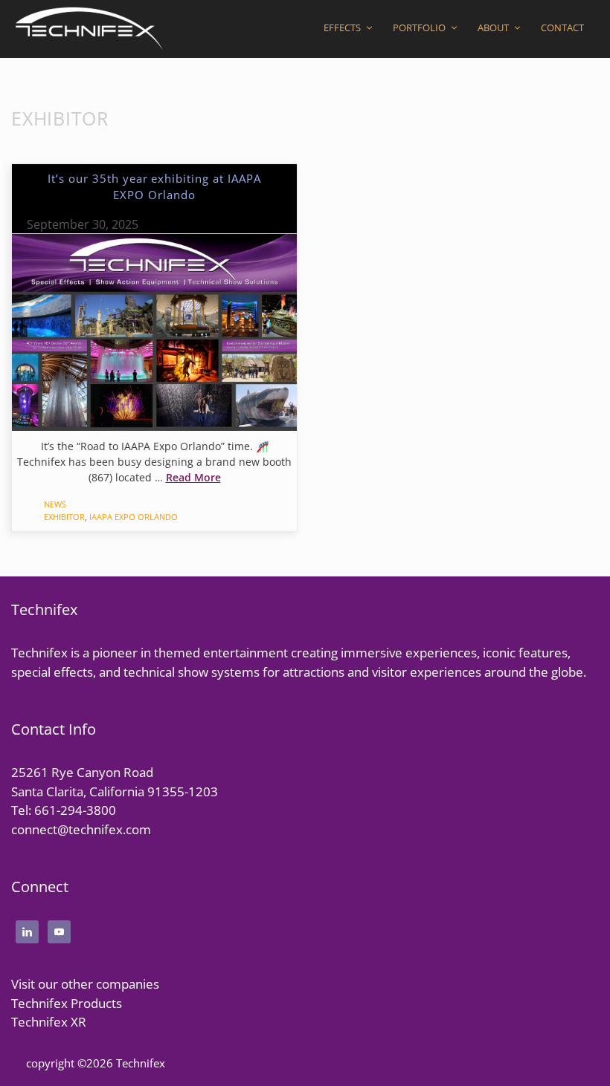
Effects (342, 27)
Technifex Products (66, 1003)
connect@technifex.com (81, 829)
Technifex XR (48, 1021)
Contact (562, 27)
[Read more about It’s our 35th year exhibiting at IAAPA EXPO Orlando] (154, 330)
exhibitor (64, 516)
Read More (193, 477)
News (55, 504)
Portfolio (419, 27)
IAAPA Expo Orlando (133, 516)
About (493, 27)
